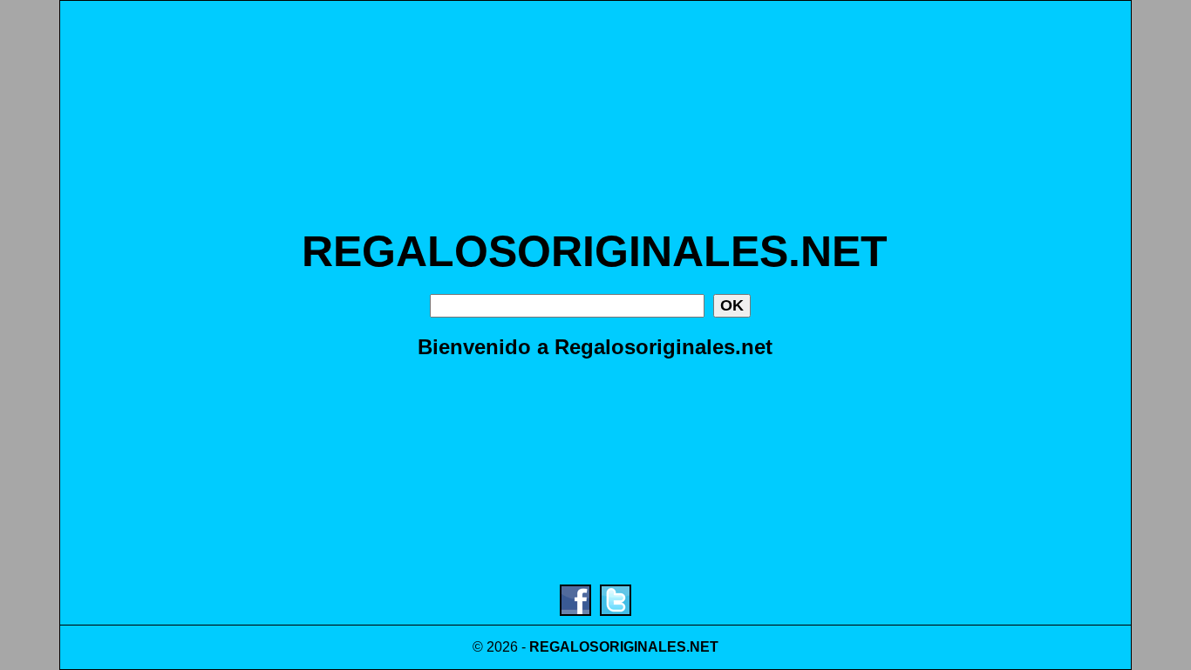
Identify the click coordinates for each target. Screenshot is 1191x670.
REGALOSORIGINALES (607, 646)
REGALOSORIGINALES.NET (595, 251)
